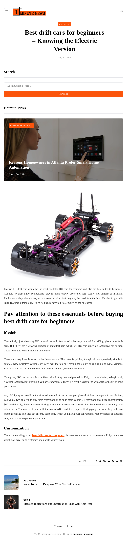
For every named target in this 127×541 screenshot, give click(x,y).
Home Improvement (21, 125)
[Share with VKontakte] (117, 461)
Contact (58, 526)
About (70, 526)
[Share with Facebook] (96, 461)
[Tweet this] (100, 461)
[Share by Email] (121, 461)
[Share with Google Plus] (104, 461)
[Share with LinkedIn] (108, 461)
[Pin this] (113, 461)
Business (64, 24)
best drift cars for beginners (48, 435)
